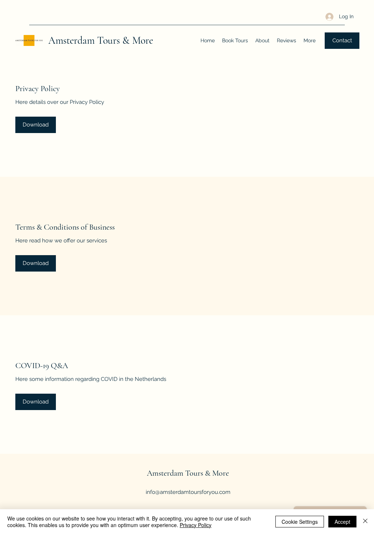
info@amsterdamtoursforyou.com (188, 492)
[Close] (365, 521)
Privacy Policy (195, 525)
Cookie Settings (300, 521)
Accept (342, 521)
